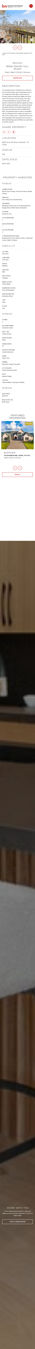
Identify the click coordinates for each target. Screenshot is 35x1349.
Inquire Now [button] (17, 78)
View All (17, 474)
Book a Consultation (17, 1221)
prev (15, 47)
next (20, 47)
